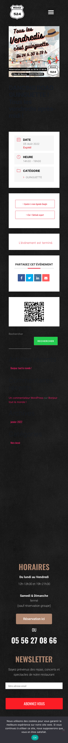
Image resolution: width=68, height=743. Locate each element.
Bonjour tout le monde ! (21, 368)
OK (35, 737)
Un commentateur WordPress (26, 397)
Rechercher (16, 333)
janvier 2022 (16, 422)
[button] (51, 12)
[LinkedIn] (37, 277)
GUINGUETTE (34, 177)
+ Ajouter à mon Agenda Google (35, 203)
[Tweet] (29, 277)
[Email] (46, 277)
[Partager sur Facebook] (21, 277)
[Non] (63, 730)
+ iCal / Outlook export (35, 214)
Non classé (15, 443)
